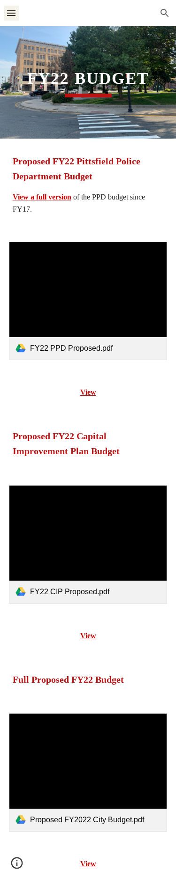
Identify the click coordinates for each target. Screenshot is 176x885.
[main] (88, 82)
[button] (11, 13)
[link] (88, 301)
